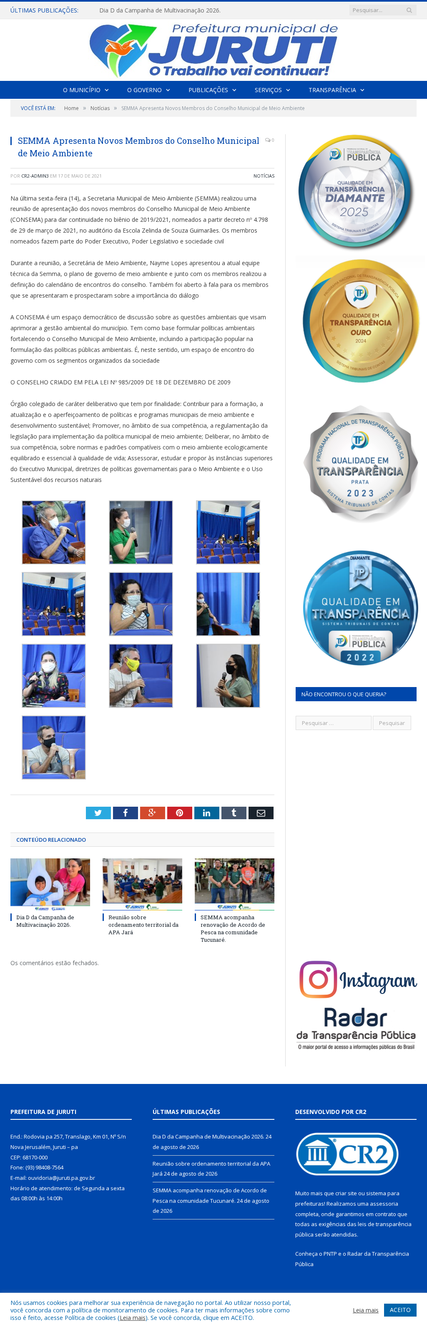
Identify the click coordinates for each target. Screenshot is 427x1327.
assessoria (384, 1203)
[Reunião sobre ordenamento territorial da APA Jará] (142, 884)
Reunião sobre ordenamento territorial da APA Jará (168, 10)
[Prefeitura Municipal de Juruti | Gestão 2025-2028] (213, 48)
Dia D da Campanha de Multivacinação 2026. (45, 920)
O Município (81, 90)
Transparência (332, 90)
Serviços (268, 90)
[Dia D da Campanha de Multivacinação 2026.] (50, 884)
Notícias (264, 176)
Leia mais (133, 1317)
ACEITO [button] (400, 1310)
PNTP (330, 1253)
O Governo (144, 90)
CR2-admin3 (35, 176)
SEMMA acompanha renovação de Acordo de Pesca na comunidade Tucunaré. (233, 928)
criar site (346, 1193)
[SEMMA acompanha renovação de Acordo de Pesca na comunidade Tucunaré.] (234, 884)
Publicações (208, 90)
